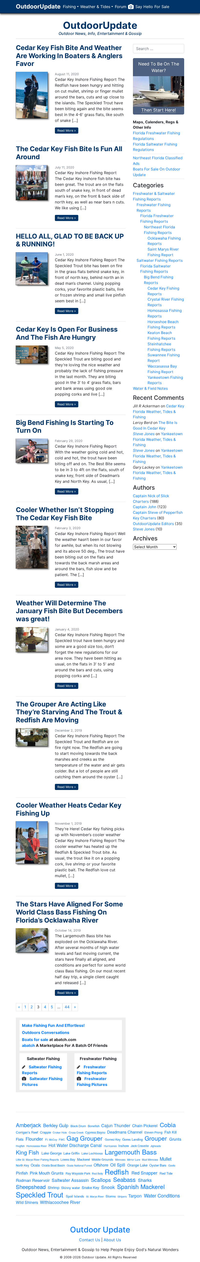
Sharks (145, 1180)
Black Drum (78, 1126)
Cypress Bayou (95, 1132)
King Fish (27, 1152)
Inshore (123, 1145)
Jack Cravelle (140, 1145)
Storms (111, 1196)
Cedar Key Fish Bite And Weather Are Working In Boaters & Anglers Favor (69, 56)
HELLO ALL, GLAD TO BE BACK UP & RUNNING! (70, 240)
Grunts (175, 1139)
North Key (22, 1165)
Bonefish (94, 1126)
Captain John (144, 507)
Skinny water (70, 1187)
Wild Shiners (27, 1202)
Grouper (156, 1138)
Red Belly (97, 1173)
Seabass (124, 1179)
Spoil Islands (75, 1196)
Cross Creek (76, 1132)
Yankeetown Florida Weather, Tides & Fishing (158, 439)
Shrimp (53, 1187)
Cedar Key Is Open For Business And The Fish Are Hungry (67, 333)
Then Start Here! (158, 110)
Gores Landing (132, 1139)
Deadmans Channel (124, 1132)
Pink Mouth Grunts (46, 1173)
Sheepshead (31, 1186)
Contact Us (89, 1239)
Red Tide (166, 1173)
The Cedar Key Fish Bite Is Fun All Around (69, 153)
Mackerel (83, 1159)
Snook (108, 1187)
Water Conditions (162, 1195)
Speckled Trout (39, 1194)
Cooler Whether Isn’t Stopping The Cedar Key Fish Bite (65, 514)
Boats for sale (35, 1039)
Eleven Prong (153, 1132)
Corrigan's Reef (27, 1132)
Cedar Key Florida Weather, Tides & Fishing (158, 412)
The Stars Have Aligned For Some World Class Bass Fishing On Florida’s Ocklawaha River (69, 912)
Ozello (171, 1165)
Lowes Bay (67, 1159)
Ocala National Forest (79, 1165)
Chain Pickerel (145, 1126)
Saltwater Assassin (70, 1180)
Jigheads (155, 1146)
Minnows (120, 1159)
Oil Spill (117, 1165)
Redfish (117, 1171)
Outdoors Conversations (45, 1032)
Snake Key (90, 1187)
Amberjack (28, 1125)
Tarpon (135, 1196)
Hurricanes (110, 1146)
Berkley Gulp (55, 1125)
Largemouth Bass (131, 1151)
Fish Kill (170, 1132)
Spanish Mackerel (141, 1187)
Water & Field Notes (150, 388)
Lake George (51, 1153)
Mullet (165, 1159)
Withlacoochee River (60, 1202)
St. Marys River (95, 1196)
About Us (112, 1239)
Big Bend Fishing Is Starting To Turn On (65, 427)
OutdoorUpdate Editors (153, 523)
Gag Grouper (84, 1138)
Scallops (101, 1179)
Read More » (66, 130)
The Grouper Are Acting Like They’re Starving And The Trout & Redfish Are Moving (69, 712)
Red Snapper (144, 1173)
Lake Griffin (71, 1153)
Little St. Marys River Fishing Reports (37, 1159)
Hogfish (20, 1146)
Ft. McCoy (51, 1139)
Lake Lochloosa (92, 1153)
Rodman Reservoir (33, 1180)
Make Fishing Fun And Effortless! (53, 1025)
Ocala (35, 1165)
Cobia (168, 1125)
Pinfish (22, 1173)
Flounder (34, 1138)
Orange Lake (137, 1165)
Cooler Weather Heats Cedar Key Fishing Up (68, 809)
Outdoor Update (100, 1229)
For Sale (161, 6)
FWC (62, 1139)
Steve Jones (144, 433)
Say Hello (144, 6)
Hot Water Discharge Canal (75, 1145)
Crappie (45, 1132)
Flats (20, 1139)
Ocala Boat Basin (53, 1165)
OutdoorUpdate (38, 6)
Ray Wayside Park (78, 1173)
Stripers (122, 1196)
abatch (28, 1045)
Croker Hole (60, 1132)
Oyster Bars (157, 1165)
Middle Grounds (102, 1159)
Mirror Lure (133, 1159)
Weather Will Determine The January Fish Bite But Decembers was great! (69, 611)
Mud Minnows (150, 1159)
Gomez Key (112, 1139)
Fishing (69, 6)
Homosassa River (36, 1146)
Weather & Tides (95, 6)
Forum (120, 6)
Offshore (101, 1165)
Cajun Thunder (115, 1125)
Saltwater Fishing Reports (160, 260)
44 (67, 1007)
